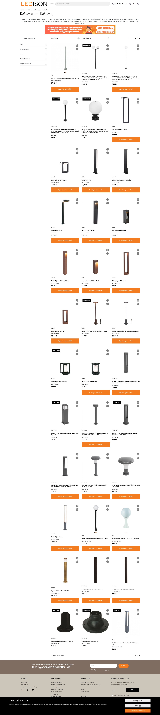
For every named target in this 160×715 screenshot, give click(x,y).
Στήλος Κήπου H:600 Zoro (119, 281)
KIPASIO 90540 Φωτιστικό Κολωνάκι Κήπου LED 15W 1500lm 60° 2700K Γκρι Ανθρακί (95, 434)
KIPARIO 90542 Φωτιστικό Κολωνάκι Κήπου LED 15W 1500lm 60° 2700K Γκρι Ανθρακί (125, 434)
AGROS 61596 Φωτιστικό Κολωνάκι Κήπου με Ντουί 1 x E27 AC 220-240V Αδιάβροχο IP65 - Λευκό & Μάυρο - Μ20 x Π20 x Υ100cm (65, 131)
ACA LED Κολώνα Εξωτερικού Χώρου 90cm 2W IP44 (65, 78)
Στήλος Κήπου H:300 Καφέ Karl (90, 281)
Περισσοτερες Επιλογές (138, 711)
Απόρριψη (137, 706)
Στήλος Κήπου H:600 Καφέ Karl (59, 281)
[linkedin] (33, 690)
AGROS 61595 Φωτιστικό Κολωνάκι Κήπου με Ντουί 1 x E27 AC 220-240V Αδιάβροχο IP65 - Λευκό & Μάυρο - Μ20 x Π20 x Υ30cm (95, 131)
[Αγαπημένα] (130, 4)
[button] (57, 4)
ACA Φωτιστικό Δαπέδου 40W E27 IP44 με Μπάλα (125, 538)
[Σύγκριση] (134, 4)
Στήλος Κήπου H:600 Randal (119, 129)
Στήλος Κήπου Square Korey (59, 381)
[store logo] (34, 4)
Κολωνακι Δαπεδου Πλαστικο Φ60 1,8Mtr (123, 589)
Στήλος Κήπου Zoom (56, 230)
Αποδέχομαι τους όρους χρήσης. (122, 695)
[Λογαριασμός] (126, 4)
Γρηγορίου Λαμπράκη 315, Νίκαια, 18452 (90, 684)
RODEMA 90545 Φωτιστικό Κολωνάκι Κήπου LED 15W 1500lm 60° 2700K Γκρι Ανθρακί (64, 485)
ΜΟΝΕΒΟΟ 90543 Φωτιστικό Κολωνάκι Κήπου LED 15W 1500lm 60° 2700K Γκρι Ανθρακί (126, 382)
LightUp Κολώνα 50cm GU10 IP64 (60, 591)
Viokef (113, 126)
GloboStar (84, 73)
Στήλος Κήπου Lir (86, 180)
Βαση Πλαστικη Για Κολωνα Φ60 (90, 641)
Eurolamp (84, 586)
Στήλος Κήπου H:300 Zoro (58, 331)
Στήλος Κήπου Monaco (57, 537)
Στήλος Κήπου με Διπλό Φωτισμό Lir (122, 180)
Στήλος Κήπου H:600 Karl (88, 230)
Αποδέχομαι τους (100, 670)
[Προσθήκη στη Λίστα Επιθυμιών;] (77, 45)
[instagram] (27, 690)
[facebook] (21, 690)
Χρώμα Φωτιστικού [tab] (25, 63)
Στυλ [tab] (21, 54)
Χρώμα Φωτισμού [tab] (25, 59)
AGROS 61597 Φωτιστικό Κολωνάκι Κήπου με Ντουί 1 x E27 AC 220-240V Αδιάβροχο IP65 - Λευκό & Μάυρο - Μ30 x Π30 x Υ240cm (126, 78)
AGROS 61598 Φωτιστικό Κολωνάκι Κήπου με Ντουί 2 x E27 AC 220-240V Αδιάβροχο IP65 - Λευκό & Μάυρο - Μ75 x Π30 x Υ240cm (95, 78)
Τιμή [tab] (21, 44)
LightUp (53, 587)
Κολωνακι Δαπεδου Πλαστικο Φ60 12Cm (62, 641)
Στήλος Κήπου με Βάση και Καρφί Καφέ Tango (94, 331)
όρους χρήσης (105, 670)
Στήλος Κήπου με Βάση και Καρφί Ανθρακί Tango (125, 331)
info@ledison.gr (85, 691)
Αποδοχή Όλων (137, 701)
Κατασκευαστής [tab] (24, 49)
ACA (52, 75)
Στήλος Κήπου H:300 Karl (119, 230)
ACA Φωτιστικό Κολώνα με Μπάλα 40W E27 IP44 (95, 538)
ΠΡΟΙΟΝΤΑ (52, 3)
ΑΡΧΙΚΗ (21, 10)
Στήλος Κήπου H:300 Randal (58, 180)
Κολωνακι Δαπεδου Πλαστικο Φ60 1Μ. (92, 589)
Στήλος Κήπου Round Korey (89, 381)
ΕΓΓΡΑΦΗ (123, 666)
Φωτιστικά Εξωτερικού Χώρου (31, 10)
